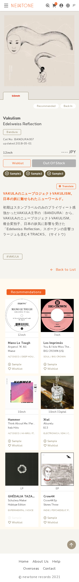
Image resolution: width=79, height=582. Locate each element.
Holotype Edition (17, 504)
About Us (40, 561)
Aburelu (48, 423)
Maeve (11, 351)
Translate (68, 186)
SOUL (46, 356)
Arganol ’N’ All (17, 347)
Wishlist (17, 163)
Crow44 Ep (50, 500)
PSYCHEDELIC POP (62, 510)
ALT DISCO (14, 356)
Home (24, 561)
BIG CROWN (59, 356)
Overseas (31, 568)
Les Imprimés (53, 343)
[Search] (47, 5)
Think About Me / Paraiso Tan (26, 423)
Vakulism (11, 118)
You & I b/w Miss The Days (59, 347)
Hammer (14, 420)
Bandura (12, 132)
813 (45, 427)
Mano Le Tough (19, 343)
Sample (16, 364)
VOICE (29, 510)
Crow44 (48, 496)
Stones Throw (50, 504)
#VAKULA (13, 256)
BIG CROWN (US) (53, 351)
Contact (49, 568)
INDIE (46, 510)
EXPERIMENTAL (16, 510)
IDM (63, 433)
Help (56, 561)
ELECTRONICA (51, 433)
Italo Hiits (13, 427)
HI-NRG (26, 433)
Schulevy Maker (17, 500)
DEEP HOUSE (29, 356)
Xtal (46, 420)
